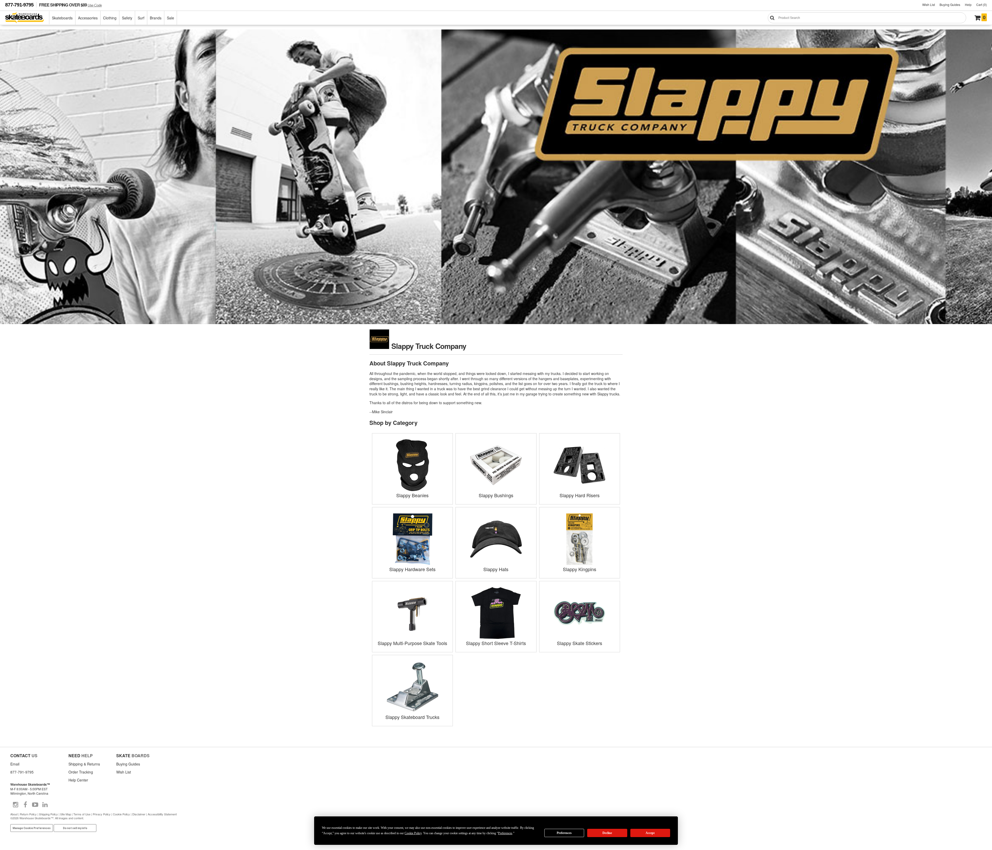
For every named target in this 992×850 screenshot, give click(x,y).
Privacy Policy (102, 814)
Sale (170, 17)
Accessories (88, 17)
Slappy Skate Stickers (579, 643)
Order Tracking (80, 772)
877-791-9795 (19, 4)
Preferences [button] (505, 833)
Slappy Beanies (412, 495)
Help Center (78, 780)
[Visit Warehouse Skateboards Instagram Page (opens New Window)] (15, 805)
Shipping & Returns (84, 764)
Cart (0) (981, 4)
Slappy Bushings (496, 495)
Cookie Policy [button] (413, 833)
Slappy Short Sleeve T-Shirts (496, 643)
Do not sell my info (75, 828)
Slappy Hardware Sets (412, 569)
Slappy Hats (495, 569)
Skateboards (62, 17)
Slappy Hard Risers (580, 495)
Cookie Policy (121, 814)
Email (14, 764)
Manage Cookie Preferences (32, 828)
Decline (607, 833)
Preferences (564, 833)
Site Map (65, 814)
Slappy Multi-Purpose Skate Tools (412, 643)
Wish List (928, 4)
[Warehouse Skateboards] (27, 18)
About (14, 814)
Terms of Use (81, 814)
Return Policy (28, 814)
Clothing (110, 17)
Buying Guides (950, 4)
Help (968, 4)
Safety (127, 17)
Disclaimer (138, 814)
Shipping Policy (48, 814)
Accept (650, 833)
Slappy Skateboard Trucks (412, 717)
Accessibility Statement (162, 814)
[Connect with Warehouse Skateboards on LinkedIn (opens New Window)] (45, 805)
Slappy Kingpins (579, 569)
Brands (155, 17)
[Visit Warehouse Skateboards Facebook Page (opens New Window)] (25, 805)
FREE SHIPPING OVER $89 (70, 5)
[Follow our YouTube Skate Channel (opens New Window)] (35, 805)
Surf (141, 17)
